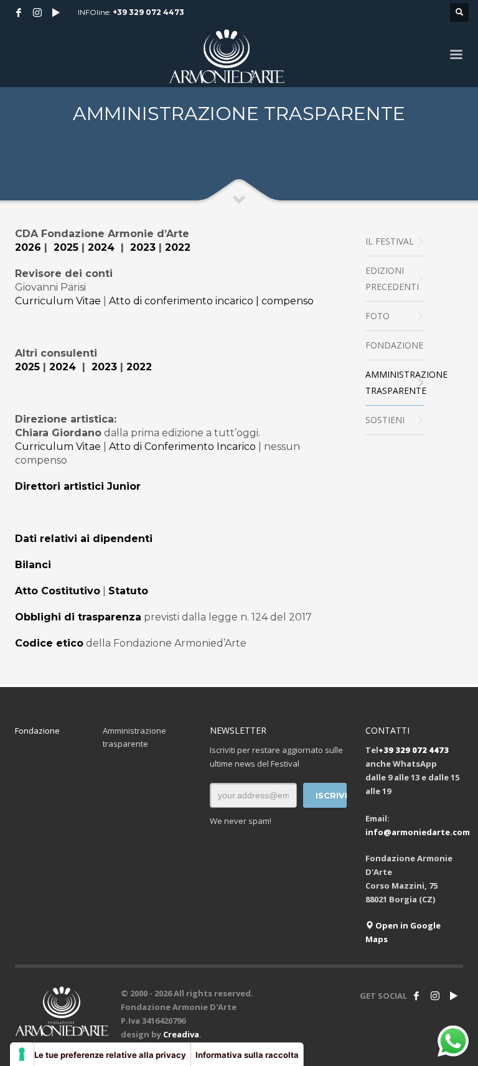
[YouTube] (56, 12)
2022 (177, 247)
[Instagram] (37, 12)
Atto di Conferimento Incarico (182, 446)
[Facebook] (18, 12)
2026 (28, 247)
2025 (66, 247)
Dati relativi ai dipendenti (83, 539)
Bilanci (33, 565)
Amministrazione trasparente (134, 737)
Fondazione (37, 730)
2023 (143, 247)
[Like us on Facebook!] (416, 995)
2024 (101, 247)
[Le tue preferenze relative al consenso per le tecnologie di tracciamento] (22, 1054)
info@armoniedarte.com (417, 832)
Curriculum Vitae (58, 301)
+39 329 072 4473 (148, 12)
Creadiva (181, 1034)
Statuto (128, 591)
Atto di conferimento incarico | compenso (211, 301)
